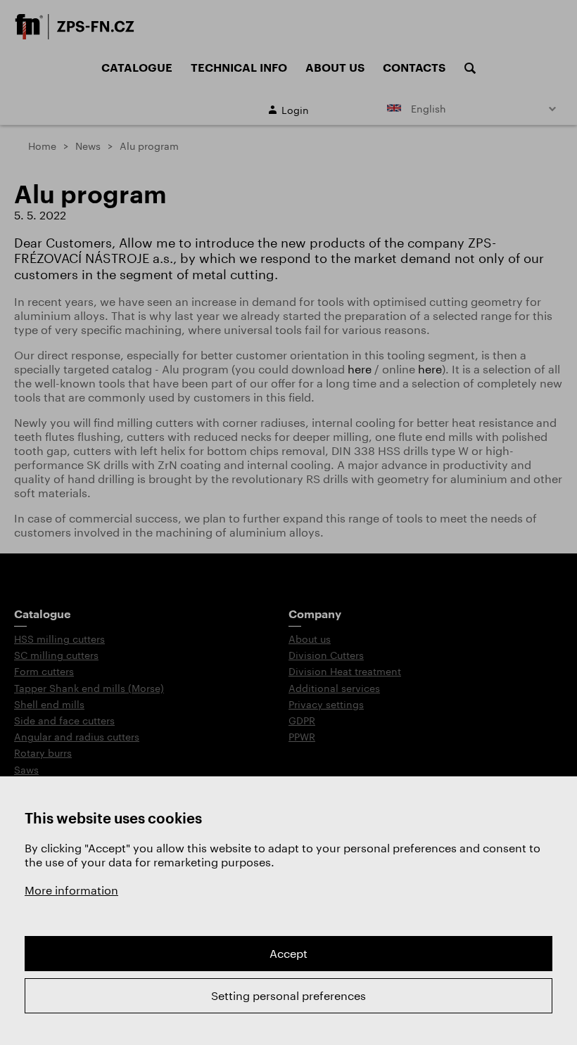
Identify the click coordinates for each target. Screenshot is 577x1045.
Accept (288, 953)
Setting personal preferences (288, 995)
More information (71, 890)
